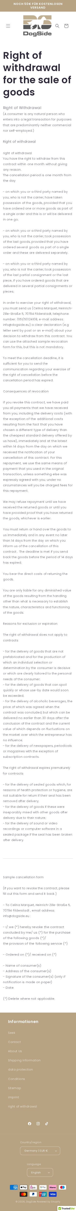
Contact (14, 1042)
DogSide (31, 1201)
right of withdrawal (22, 1106)
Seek (11, 1033)
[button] (8, 25)
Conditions (16, 1079)
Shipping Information (24, 1060)
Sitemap (14, 1088)
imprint (13, 1097)
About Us (15, 1051)
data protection (20, 1069)
